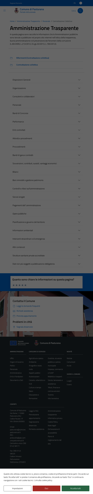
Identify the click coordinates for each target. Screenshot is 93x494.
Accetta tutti (75, 488)
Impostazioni (17, 488)
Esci (46, 488)
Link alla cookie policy (43, 480)
